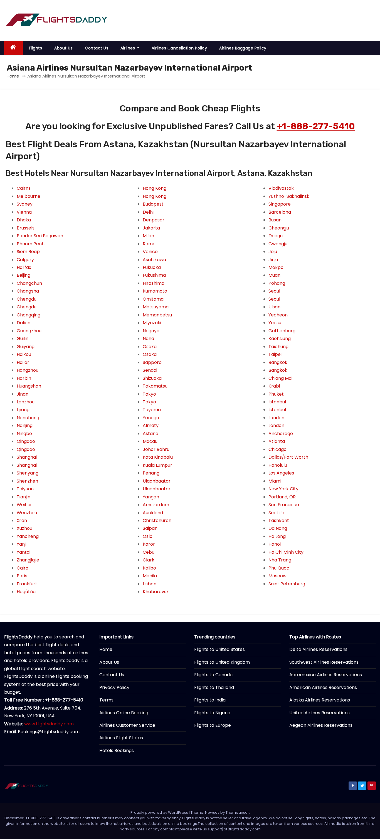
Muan (274, 275)
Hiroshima (153, 283)
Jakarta (151, 228)
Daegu (275, 236)
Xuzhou (24, 528)
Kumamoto (155, 291)
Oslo (147, 536)
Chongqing (28, 315)
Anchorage (280, 433)
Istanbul (277, 402)
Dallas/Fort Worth (288, 457)
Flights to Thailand (214, 687)
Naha (148, 338)
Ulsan (274, 307)
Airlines (128, 48)
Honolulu (277, 465)
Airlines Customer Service (127, 725)
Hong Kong (154, 188)
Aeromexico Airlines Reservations (325, 674)
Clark (148, 560)
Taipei (275, 354)
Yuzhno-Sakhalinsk (288, 196)
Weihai (24, 504)
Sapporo (152, 362)
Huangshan (29, 386)
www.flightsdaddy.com (49, 724)
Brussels (25, 228)
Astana (150, 433)
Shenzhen (27, 481)
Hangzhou (27, 370)
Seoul (274, 291)
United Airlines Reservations (319, 713)
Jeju (272, 251)
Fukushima (154, 275)
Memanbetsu (157, 315)
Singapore (279, 204)
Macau (150, 441)
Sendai (150, 370)
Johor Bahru (156, 449)
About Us (63, 48)
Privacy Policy (114, 687)
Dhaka (24, 220)
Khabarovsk (156, 591)
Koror (149, 544)
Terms (106, 700)
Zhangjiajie (28, 560)
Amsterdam (156, 504)
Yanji (21, 544)
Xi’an (22, 520)
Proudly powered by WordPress (159, 812)
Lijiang (23, 409)
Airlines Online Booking (123, 713)
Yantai (23, 552)
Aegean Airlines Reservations (320, 725)
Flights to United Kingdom (222, 662)
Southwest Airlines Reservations (324, 662)
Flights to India (210, 700)
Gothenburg (281, 331)
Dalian (23, 322)
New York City (283, 489)
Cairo (22, 568)
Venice (150, 251)
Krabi (274, 386)
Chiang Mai (280, 378)
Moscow (277, 576)
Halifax (24, 267)
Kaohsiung (279, 338)
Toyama (152, 409)
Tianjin (23, 497)
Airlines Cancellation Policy (179, 48)
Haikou (24, 354)
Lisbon (149, 584)
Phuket (276, 394)
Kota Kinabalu (158, 457)
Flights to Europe (212, 725)
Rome (149, 244)
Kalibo (149, 568)
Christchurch (157, 520)
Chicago (277, 449)
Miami (274, 481)
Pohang (276, 283)
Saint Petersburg (286, 584)
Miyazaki (152, 322)
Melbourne (28, 196)
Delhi (148, 212)
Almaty (151, 425)
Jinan (22, 394)
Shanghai (27, 457)
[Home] (13, 48)
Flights (35, 48)
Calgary (25, 259)
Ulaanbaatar (157, 481)
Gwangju (277, 244)
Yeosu (274, 322)
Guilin (22, 338)
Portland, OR (282, 497)
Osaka (150, 346)
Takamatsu (155, 386)
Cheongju (278, 228)
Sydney (25, 204)
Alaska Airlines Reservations (319, 700)
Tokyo (149, 394)
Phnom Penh (31, 244)
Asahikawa (154, 259)
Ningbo (24, 433)
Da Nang (277, 528)
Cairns (24, 188)
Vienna (24, 212)
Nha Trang (279, 560)
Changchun (29, 283)
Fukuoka (152, 267)
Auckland (153, 513)
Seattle (276, 513)
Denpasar (153, 220)
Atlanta (276, 441)
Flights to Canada (213, 674)
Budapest (153, 204)
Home (13, 76)
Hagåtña (26, 591)
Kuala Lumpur (157, 465)
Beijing (23, 275)
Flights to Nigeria (212, 713)
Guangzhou (29, 331)
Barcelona (279, 212)
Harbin (24, 378)
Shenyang (27, 473)
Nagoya (151, 331)
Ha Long (277, 536)
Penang (151, 473)
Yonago (151, 417)
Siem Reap (28, 251)
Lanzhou (25, 402)
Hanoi (274, 544)
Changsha (28, 291)
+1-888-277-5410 (316, 126)
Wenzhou (27, 513)
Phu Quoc (278, 568)
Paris (22, 576)
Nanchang (28, 417)
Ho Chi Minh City (285, 552)
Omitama (153, 299)
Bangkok (277, 362)
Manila (150, 576)
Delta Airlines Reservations (318, 649)
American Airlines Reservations (323, 687)
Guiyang (25, 346)
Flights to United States (219, 649)
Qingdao (26, 441)
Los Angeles (281, 473)
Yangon (151, 497)
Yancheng (28, 536)
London (276, 417)
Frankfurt (27, 584)
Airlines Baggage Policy (243, 48)
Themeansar (237, 812)
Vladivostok (281, 188)
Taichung (278, 346)
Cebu (148, 552)
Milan (148, 236)
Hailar (23, 362)
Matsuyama (156, 307)
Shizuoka (152, 378)
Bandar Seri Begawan (40, 236)
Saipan (150, 528)
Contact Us (96, 48)
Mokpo (275, 267)
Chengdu (26, 299)
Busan (275, 220)
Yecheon (278, 315)
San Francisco (283, 504)
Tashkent (278, 520)
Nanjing (25, 425)
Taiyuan (25, 489)
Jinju (273, 259)
